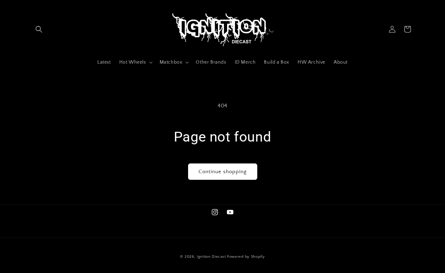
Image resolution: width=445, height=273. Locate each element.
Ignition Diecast (211, 257)
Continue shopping (223, 172)
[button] (39, 29)
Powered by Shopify (246, 257)
